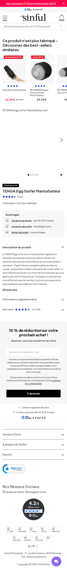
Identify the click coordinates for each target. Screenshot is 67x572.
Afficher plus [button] (9, 289)
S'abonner (33, 393)
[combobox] (31, 26)
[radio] (8, 86)
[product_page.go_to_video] (61, 175)
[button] (63, 3)
